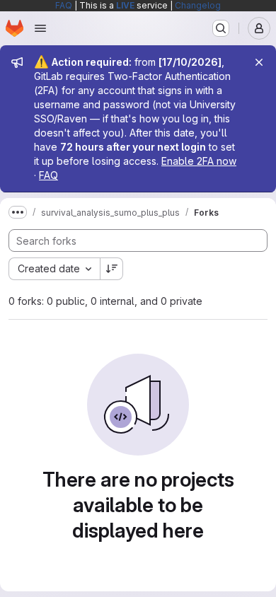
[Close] (259, 62)
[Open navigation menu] (40, 28)
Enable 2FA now (198, 161)
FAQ (63, 5)
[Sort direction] (111, 268)
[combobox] (54, 268)
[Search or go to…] (220, 28)
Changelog (198, 5)
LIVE (125, 5)
